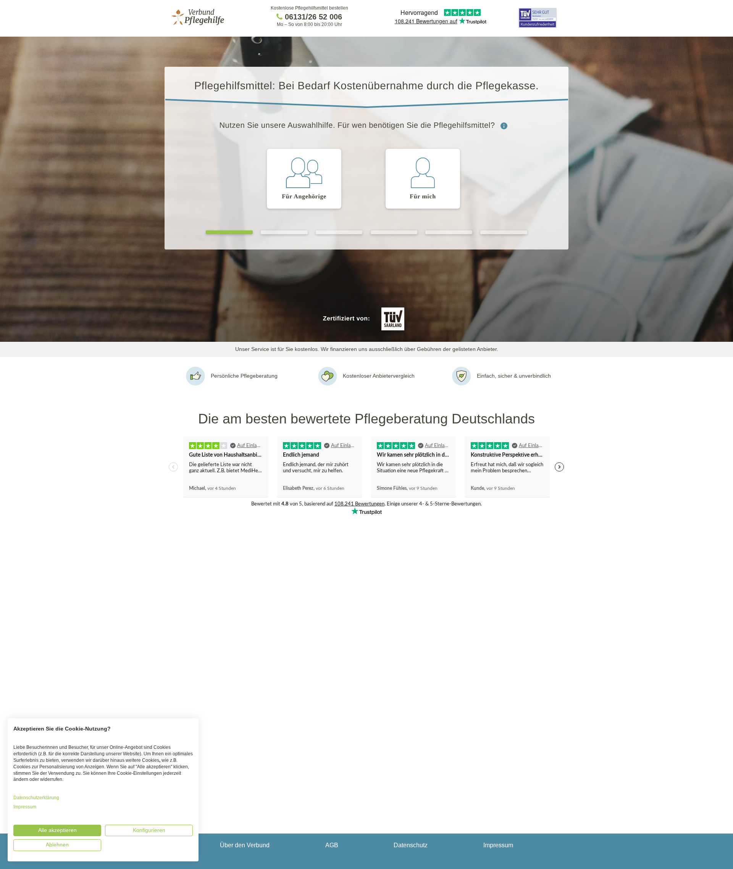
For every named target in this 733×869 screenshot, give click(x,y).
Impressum (498, 845)
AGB (331, 845)
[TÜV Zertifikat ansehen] (537, 27)
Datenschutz (411, 845)
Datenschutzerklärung (36, 797)
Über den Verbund (245, 845)
